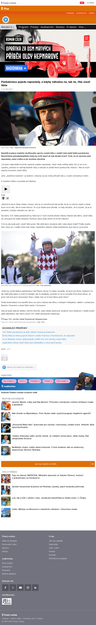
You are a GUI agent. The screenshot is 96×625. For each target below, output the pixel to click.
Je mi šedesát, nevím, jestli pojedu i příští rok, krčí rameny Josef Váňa (34, 339)
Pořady (34, 27)
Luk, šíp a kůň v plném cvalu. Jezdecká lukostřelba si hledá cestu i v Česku (49, 498)
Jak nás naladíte (56, 541)
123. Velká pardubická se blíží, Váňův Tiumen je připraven (28, 332)
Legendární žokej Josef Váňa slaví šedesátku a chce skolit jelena (32, 343)
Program (70, 13)
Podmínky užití (29, 618)
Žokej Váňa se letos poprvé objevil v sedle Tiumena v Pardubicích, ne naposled (38, 336)
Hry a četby (8, 381)
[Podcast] (3, 198)
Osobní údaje (16, 618)
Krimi (22, 381)
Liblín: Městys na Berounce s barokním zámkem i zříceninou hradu (44, 509)
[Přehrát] (5, 189)
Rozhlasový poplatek (58, 558)
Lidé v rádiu (54, 548)
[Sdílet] (7, 198)
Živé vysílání (61, 381)
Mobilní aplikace (9, 574)
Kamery (92, 13)
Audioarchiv (81, 13)
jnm (8, 349)
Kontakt (52, 555)
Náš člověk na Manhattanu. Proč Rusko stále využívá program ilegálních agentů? (51, 413)
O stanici (71, 27)
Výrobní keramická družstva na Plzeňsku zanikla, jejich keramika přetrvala (48, 486)
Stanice (5, 548)
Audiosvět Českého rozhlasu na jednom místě (19, 392)
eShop (5, 551)
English (40, 618)
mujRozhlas (6, 375)
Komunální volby (9, 544)
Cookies (5, 618)
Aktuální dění (8, 27)
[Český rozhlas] (8, 3)
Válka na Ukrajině (9, 541)
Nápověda (53, 544)
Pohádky (34, 381)
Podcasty (6, 570)
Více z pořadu (9, 472)
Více (82, 27)
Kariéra (52, 551)
